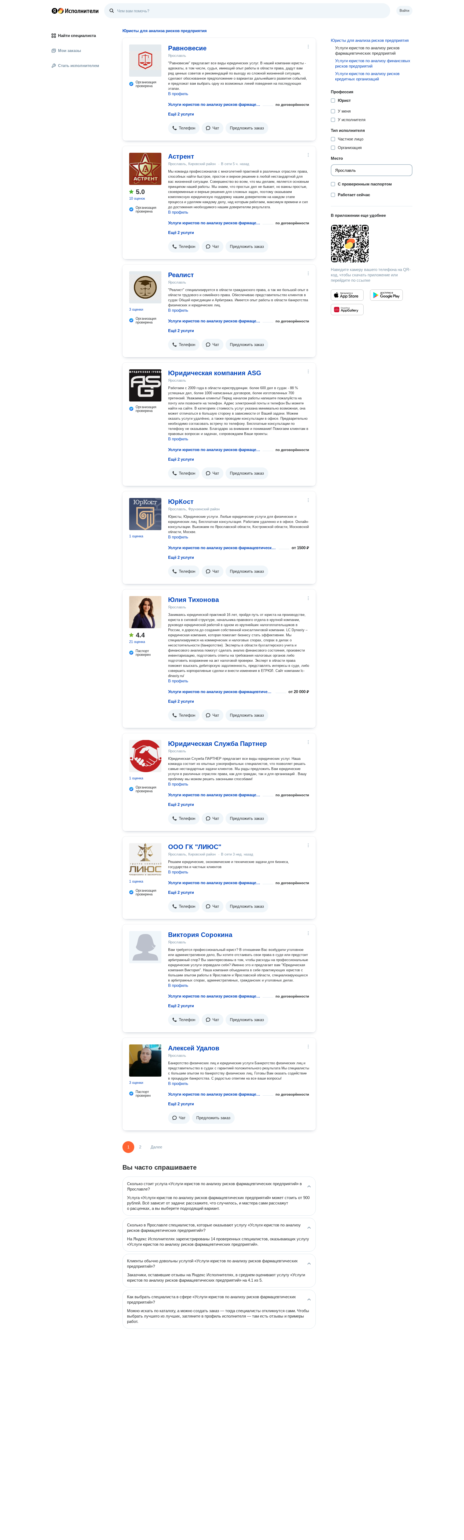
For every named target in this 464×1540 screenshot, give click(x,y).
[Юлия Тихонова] (145, 612)
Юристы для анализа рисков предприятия (370, 40)
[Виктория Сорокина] (145, 947)
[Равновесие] (145, 60)
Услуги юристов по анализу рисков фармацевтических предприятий (214, 104)
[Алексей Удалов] (145, 1060)
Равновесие (187, 48)
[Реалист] (145, 287)
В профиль (178, 93)
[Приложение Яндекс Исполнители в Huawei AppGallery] (347, 309)
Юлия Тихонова (193, 599)
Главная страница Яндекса (54, 11)
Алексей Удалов (193, 1048)
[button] (184, 128)
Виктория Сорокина (200, 934)
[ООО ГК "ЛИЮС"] (145, 859)
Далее (156, 1147)
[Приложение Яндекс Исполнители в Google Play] (386, 295)
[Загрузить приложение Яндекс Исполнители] (371, 244)
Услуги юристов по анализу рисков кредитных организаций (367, 76)
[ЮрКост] (145, 514)
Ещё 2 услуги (181, 114)
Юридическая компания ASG (214, 373)
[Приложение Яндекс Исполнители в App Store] (347, 295)
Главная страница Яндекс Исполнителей (75, 11)
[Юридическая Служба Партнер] (145, 756)
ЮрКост (181, 501)
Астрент (181, 156)
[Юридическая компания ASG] (145, 385)
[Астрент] (145, 169)
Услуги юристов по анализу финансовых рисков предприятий (372, 63)
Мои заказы (69, 50)
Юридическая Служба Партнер (217, 743)
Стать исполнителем (78, 65)
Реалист (181, 274)
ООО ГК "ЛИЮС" (194, 846)
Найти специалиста (77, 35)
